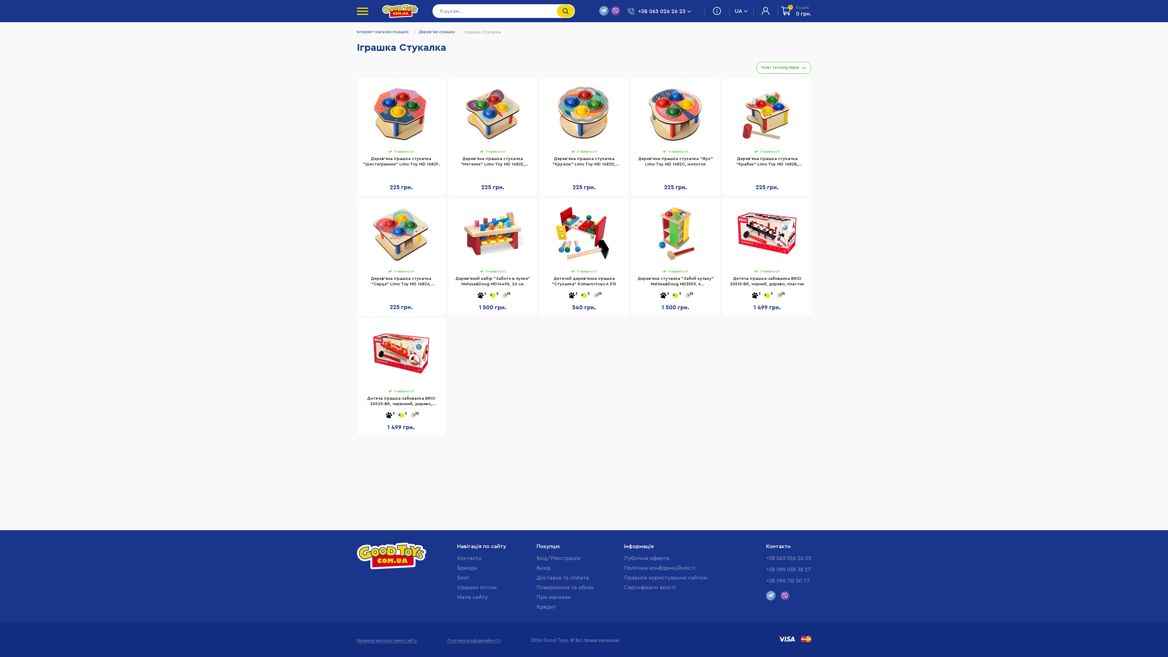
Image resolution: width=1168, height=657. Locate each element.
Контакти (469, 558)
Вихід (544, 568)
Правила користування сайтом (665, 577)
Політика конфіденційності (659, 568)
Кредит (546, 607)
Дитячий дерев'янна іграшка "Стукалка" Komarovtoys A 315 (584, 281)
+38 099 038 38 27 (788, 569)
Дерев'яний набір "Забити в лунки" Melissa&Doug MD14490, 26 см (492, 281)
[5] (492, 296)
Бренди (467, 568)
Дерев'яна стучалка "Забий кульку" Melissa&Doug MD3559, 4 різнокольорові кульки (676, 282)
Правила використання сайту (387, 640)
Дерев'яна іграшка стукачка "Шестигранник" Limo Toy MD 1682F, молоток (401, 162)
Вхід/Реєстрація (558, 558)
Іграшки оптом (477, 587)
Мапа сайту (472, 597)
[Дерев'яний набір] (492, 233)
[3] (480, 296)
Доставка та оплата (563, 577)
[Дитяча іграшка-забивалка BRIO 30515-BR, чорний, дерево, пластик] (767, 233)
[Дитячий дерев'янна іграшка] (584, 233)
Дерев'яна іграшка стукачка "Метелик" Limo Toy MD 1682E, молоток (493, 162)
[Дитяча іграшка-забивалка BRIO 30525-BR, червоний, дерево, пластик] (401, 353)
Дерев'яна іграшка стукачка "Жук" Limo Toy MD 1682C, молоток (675, 161)
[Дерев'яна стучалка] (675, 233)
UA (738, 11)
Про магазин (554, 597)
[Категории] (362, 11)
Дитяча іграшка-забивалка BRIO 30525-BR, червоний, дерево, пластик (401, 402)
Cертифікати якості (650, 587)
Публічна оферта (646, 558)
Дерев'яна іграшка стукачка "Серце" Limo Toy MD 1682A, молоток (401, 282)
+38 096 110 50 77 (788, 580)
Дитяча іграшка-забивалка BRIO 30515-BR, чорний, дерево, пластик (767, 281)
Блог (463, 577)
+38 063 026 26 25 (788, 558)
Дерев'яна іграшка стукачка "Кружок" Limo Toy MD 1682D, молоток (584, 162)
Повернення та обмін (565, 587)
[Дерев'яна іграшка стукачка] (401, 113)
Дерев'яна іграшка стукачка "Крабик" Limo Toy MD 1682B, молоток (767, 162)
